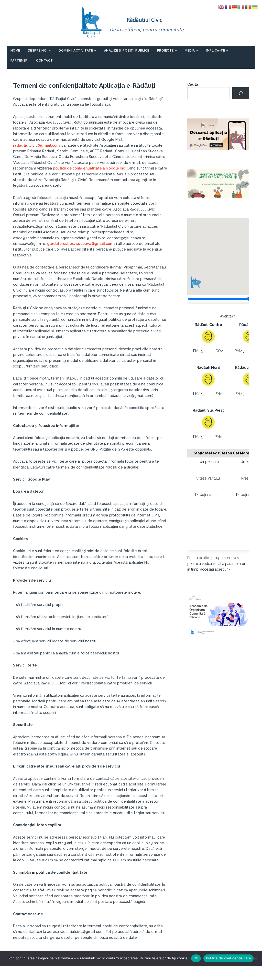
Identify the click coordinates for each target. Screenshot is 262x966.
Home (15, 50)
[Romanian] (248, 7)
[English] (221, 7)
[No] (255, 958)
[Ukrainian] (255, 7)
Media (190, 50)
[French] (228, 7)
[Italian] (241, 7)
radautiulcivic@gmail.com (36, 145)
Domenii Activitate (76, 50)
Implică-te (215, 50)
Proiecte (165, 50)
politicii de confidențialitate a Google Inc (89, 168)
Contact (44, 60)
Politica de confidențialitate (228, 958)
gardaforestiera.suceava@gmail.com (80, 244)
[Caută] (240, 93)
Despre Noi (38, 50)
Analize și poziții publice (126, 50)
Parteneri (19, 60)
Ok (196, 958)
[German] (235, 7)
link (227, 569)
